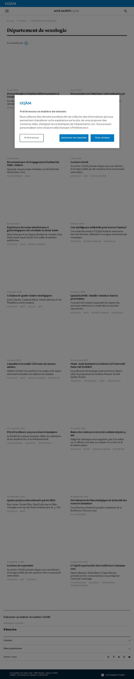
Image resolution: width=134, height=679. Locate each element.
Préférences (31, 138)
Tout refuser (102, 138)
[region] (67, 121)
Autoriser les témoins (74, 138)
